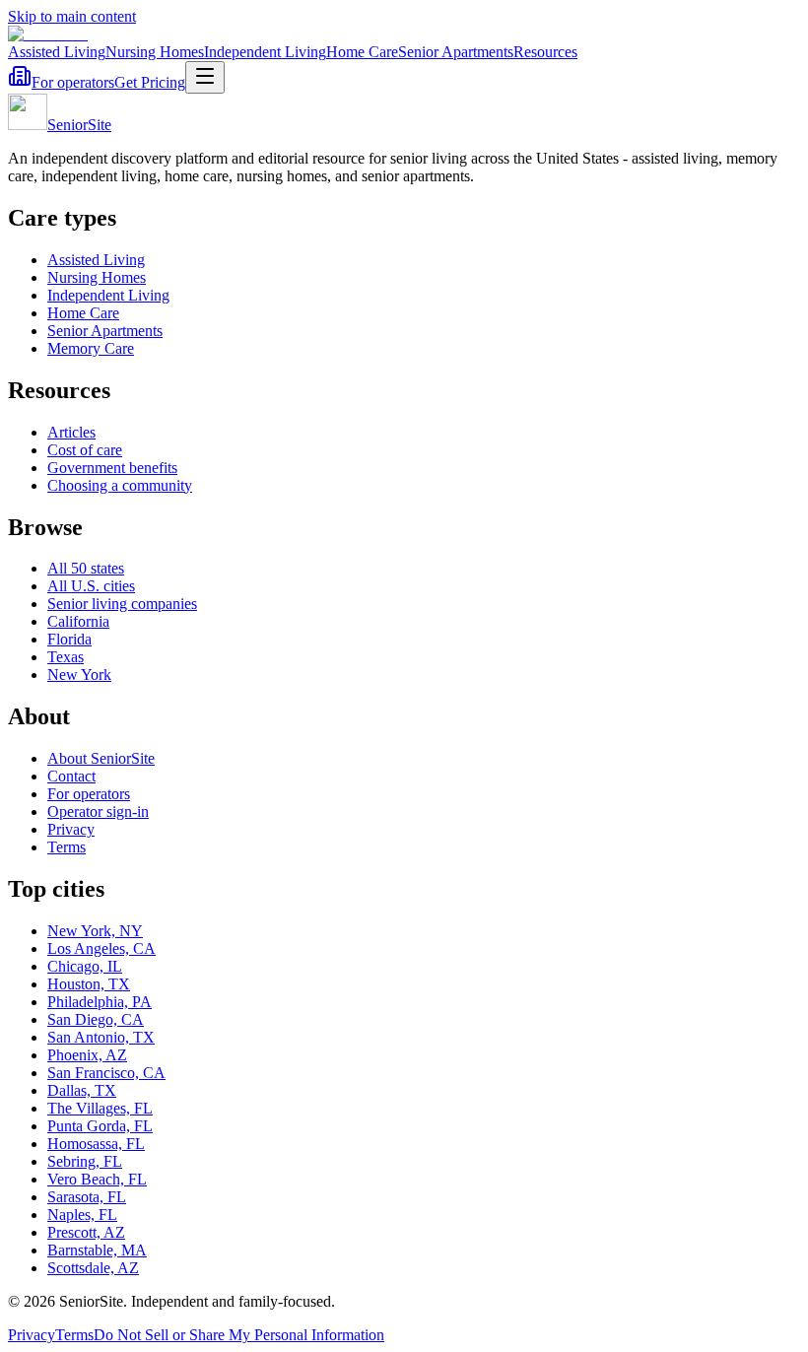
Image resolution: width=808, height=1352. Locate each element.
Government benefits (112, 467)
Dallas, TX (81, 1090)
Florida (69, 639)
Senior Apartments (455, 51)
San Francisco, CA (106, 1072)
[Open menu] (205, 77)
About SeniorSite (101, 758)
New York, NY (95, 930)
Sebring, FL (84, 1161)
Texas (65, 656)
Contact (71, 776)
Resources (545, 51)
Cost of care (84, 449)
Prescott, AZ (86, 1232)
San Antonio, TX (101, 1037)
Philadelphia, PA (99, 1001)
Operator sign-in (98, 811)
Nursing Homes (154, 51)
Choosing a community (119, 485)
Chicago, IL (84, 966)
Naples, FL (82, 1214)
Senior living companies (122, 603)
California (78, 621)
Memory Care (90, 348)
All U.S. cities (91, 585)
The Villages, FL (100, 1108)
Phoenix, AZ (87, 1055)
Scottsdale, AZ (93, 1267)
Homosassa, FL (96, 1143)
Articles (71, 432)
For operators (73, 82)
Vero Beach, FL (97, 1179)
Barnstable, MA (97, 1250)
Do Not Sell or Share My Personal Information (239, 1334)
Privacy (71, 829)
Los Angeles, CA (101, 948)
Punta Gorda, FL (100, 1125)
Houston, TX (88, 984)
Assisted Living (56, 51)
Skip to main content (72, 16)
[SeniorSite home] (48, 34)
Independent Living (265, 51)
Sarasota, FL (86, 1196)
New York (79, 674)
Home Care (362, 51)
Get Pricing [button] (149, 82)
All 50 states (85, 568)
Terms (66, 847)
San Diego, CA (95, 1019)
